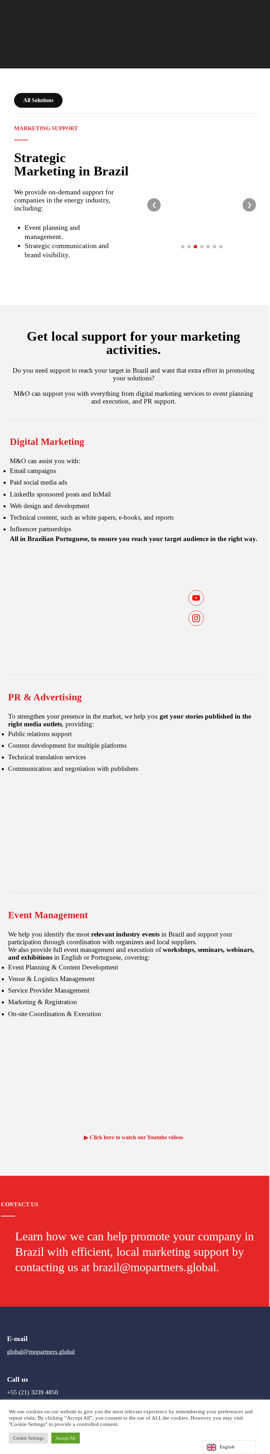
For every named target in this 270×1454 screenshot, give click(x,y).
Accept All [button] (66, 1438)
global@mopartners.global (41, 1351)
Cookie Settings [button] (28, 1438)
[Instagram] (196, 618)
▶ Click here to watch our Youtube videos (133, 1137)
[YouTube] (196, 598)
